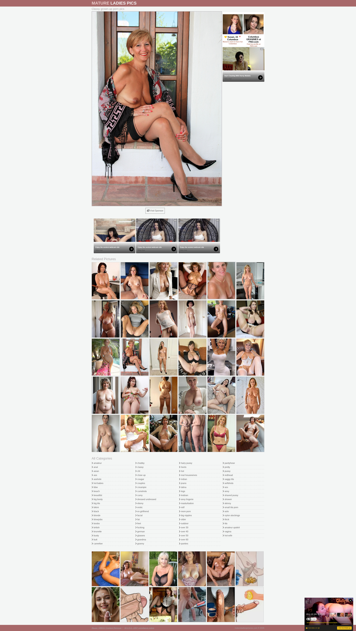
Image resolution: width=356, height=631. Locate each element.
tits (225, 523)
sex (226, 487)
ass (95, 475)
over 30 (184, 527)
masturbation (187, 503)
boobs (96, 523)
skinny (227, 503)
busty (96, 535)
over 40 (184, 531)
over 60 (184, 539)
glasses (141, 535)
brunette (97, 531)
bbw (95, 487)
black (96, 511)
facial (140, 515)
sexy (226, 491)
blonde (96, 515)
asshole (97, 479)
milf (182, 507)
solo (226, 511)
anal (95, 467)
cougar (140, 479)
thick (226, 519)
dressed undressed (146, 499)
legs (182, 491)
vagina (227, 531)
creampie (141, 487)
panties (184, 543)
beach (96, 491)
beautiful (97, 495)
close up (141, 475)
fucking (140, 527)
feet (139, 523)
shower (228, 499)
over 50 (184, 535)
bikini (96, 507)
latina (183, 487)
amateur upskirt (232, 527)
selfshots (228, 483)
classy (140, 467)
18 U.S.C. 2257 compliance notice (139, 628)
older (183, 519)
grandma (141, 539)
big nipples (186, 515)
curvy (140, 495)
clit (138, 471)
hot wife (228, 535)
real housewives (188, 475)
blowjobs (97, 519)
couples (141, 483)
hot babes (98, 483)
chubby (140, 463)
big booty (98, 499)
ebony (140, 503)
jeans (183, 483)
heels (183, 467)
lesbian (184, 495)
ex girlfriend (143, 511)
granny (140, 543)
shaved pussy (231, 495)
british (96, 527)
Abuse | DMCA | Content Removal (106, 628)
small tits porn (231, 507)
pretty (227, 467)
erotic (140, 507)
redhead (228, 475)
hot (182, 471)
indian (183, 479)
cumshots (142, 491)
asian (96, 471)
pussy (227, 471)
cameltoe (98, 543)
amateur (97, 463)
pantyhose (229, 463)
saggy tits (229, 479)
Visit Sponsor (156, 211)
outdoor (184, 523)
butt (95, 539)
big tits (96, 503)
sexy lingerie (186, 499)
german (141, 531)
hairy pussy (186, 463)
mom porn (185, 511)
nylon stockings (232, 515)
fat (138, 519)
